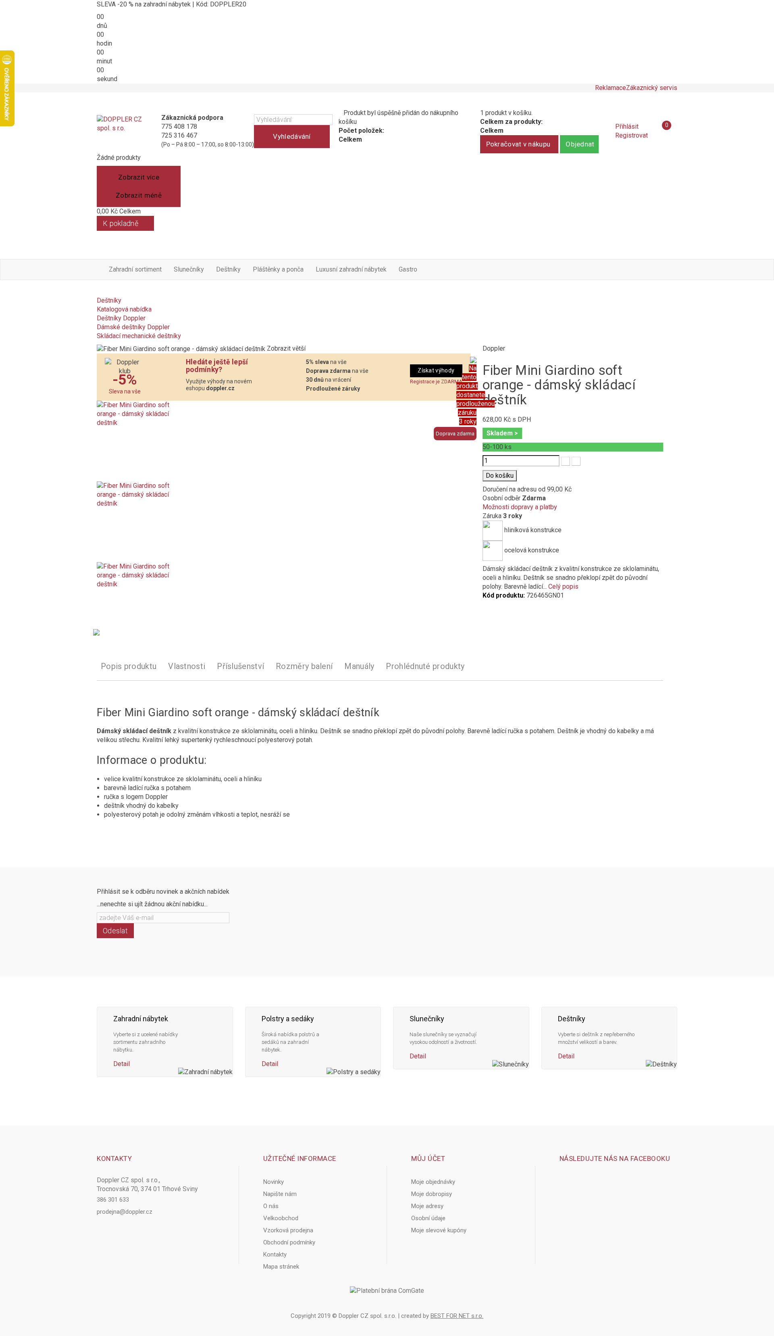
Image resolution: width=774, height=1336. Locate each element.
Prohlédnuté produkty (425, 666)
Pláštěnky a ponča (278, 269)
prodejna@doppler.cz (124, 1211)
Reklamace (610, 88)
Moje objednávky (433, 1181)
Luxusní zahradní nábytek (351, 269)
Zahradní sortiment (135, 269)
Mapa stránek (281, 1266)
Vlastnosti (186, 666)
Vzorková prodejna (288, 1230)
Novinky (273, 1181)
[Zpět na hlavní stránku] (99, 291)
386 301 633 (113, 1199)
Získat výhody (436, 370)
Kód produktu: (504, 595)
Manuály (359, 666)
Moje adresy (427, 1206)
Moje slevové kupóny (438, 1230)
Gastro (408, 269)
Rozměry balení (304, 666)
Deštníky (228, 269)
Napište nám (280, 1194)
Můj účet (428, 1158)
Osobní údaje (428, 1218)
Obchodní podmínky (289, 1242)
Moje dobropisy (431, 1194)
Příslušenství (240, 666)
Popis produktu (128, 666)
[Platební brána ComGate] (387, 1290)
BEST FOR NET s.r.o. (457, 1315)
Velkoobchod (280, 1218)
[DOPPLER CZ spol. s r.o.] (120, 131)
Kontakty (275, 1254)
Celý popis (563, 586)
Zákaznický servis (651, 88)
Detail (121, 1064)
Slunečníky (189, 269)
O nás (271, 1206)
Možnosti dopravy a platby (520, 507)
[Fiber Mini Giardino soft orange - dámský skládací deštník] (283, 441)
